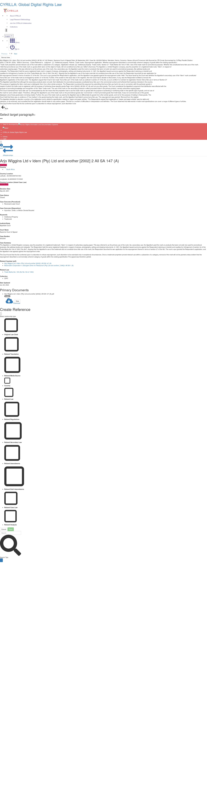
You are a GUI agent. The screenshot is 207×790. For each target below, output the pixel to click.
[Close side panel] (1, 142)
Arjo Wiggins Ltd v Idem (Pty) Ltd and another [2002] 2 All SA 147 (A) (27, 263)
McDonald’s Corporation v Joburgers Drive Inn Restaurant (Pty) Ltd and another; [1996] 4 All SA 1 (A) (39, 265)
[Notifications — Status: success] (6, 30)
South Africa (10, 169)
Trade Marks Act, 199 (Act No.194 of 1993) (19, 272)
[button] (1, 146)
